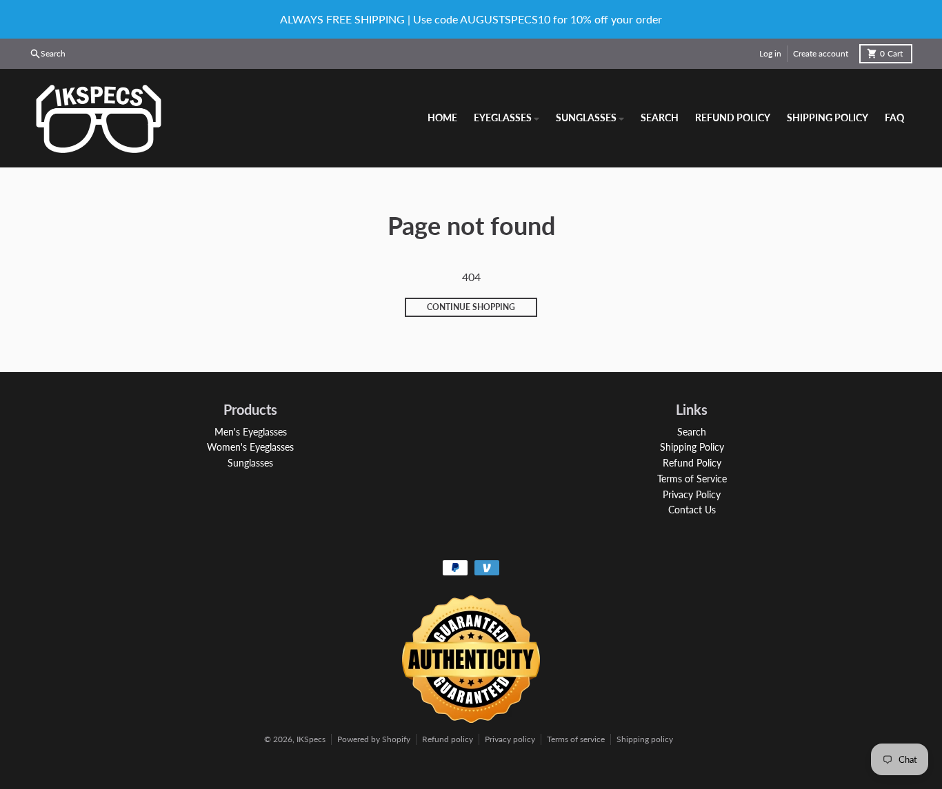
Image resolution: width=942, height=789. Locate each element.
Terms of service (576, 739)
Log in (770, 53)
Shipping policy (645, 739)
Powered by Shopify (373, 739)
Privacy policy (510, 739)
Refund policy (447, 739)
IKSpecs (311, 739)
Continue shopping (471, 307)
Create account (820, 53)
